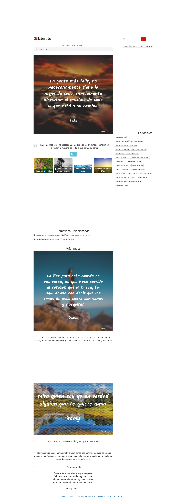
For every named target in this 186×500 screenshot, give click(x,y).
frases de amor (121, 137)
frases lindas (120, 161)
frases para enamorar (138, 149)
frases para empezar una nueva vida (77, 235)
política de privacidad (86, 496)
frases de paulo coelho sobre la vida (46, 239)
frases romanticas (122, 141)
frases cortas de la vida (56, 235)
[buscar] (143, 39)
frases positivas (137, 165)
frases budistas (133, 173)
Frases (141, 46)
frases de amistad (145, 173)
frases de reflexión (132, 153)
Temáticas (148, 46)
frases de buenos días (133, 161)
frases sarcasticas (134, 182)
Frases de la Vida (40, 235)
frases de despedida (123, 149)
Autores (126, 46)
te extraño (133, 145)
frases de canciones (122, 169)
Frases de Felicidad (67, 239)
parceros (101, 496)
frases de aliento (121, 182)
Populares (133, 46)
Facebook (111, 496)
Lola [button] (73, 154)
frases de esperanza (123, 178)
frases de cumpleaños (123, 165)
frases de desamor (122, 145)
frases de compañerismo (139, 178)
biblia (64, 496)
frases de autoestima (138, 169)
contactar (72, 496)
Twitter (120, 496)
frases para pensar (122, 186)
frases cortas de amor (136, 141)
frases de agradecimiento (140, 157)
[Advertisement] (93, 17)
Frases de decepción (123, 157)
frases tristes (120, 153)
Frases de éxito (121, 173)
